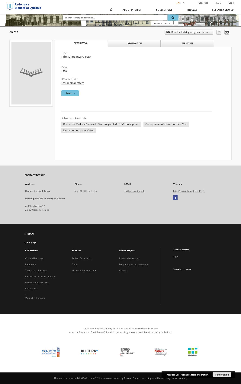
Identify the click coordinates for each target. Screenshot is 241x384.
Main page (30, 242)
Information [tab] (134, 43)
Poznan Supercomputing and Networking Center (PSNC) (155, 378)
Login (231, 2)
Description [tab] (81, 43)
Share (218, 3)
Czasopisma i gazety (72, 83)
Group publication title (84, 270)
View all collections (35, 298)
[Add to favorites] (218, 32)
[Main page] (111, 10)
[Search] (173, 17)
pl (183, 3)
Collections (164, 9)
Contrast (203, 2)
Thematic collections (36, 270)
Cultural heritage (34, 258)
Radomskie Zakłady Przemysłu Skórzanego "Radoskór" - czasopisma (101, 124)
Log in (176, 256)
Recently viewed (223, 9)
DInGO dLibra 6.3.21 (88, 378)
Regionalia (30, 264)
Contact (123, 270)
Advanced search (162, 23)
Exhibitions (31, 288)
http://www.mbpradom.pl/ (187, 191)
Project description (129, 258)
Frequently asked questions (133, 264)
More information (199, 374)
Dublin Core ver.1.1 (82, 258)
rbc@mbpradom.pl (134, 191)
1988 (64, 71)
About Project (132, 9)
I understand (222, 374)
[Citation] (226, 32)
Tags (74, 264)
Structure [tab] (187, 43)
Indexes (192, 9)
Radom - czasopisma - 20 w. (78, 130)
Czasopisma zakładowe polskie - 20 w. (166, 124)
